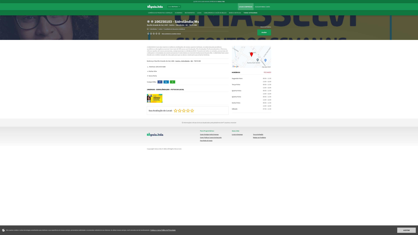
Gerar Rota (153, 76)
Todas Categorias (250, 13)
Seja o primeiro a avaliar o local (171, 33)
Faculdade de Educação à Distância (174, 29)
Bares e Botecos (235, 13)
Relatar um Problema (265, 27)
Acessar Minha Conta (262, 7)
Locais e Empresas (245, 7)
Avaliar (264, 32)
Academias (178, 13)
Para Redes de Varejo (206, 141)
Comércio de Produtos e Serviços (160, 13)
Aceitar (406, 230)
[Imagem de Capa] (154, 98)
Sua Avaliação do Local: (160, 110)
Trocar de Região (258, 134)
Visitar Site (153, 71)
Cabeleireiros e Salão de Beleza (215, 13)
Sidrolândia (153, 29)
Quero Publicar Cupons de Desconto (211, 137)
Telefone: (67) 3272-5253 (157, 67)
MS (148, 29)
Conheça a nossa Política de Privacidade (163, 230)
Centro (160, 29)
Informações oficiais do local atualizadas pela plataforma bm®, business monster (209, 123)
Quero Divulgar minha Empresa (209, 134)
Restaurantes (190, 13)
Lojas (199, 13)
